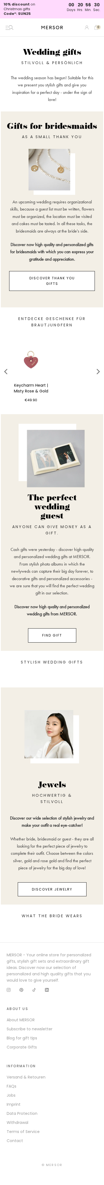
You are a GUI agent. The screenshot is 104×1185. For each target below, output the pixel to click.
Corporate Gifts (22, 1047)
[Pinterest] (21, 990)
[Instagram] (9, 990)
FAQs (11, 1086)
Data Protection (22, 1113)
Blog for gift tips (22, 1038)
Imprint (14, 1104)
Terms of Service (23, 1131)
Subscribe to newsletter (29, 1029)
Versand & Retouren (26, 1077)
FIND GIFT (52, 635)
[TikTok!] (34, 990)
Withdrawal (17, 1122)
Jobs (11, 1095)
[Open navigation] (9, 27)
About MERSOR (21, 1020)
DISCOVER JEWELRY (52, 889)
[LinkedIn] (47, 990)
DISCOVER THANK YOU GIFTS (52, 281)
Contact (15, 1140)
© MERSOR (52, 1165)
